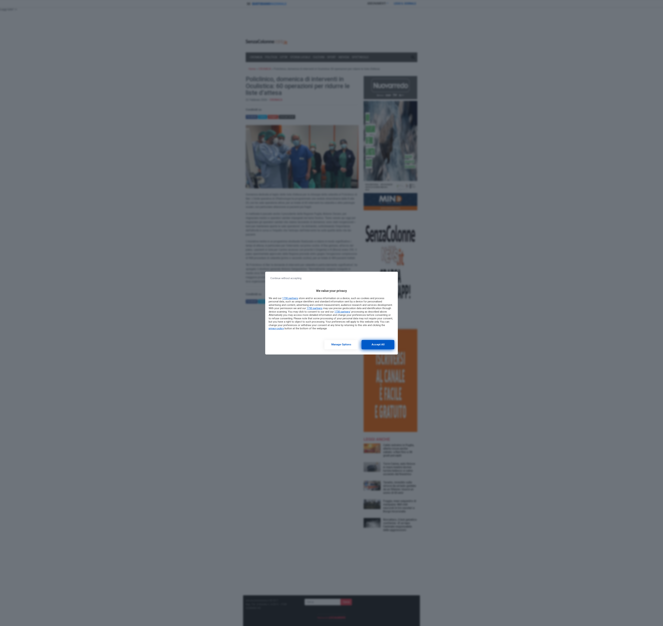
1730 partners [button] (290, 298)
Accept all (378, 344)
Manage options (341, 344)
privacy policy (276, 328)
